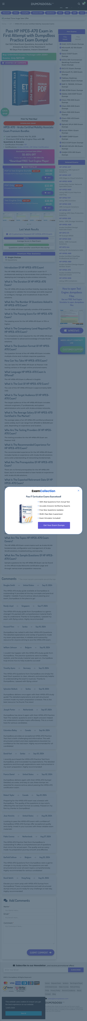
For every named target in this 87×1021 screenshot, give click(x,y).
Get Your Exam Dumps (54, 525)
